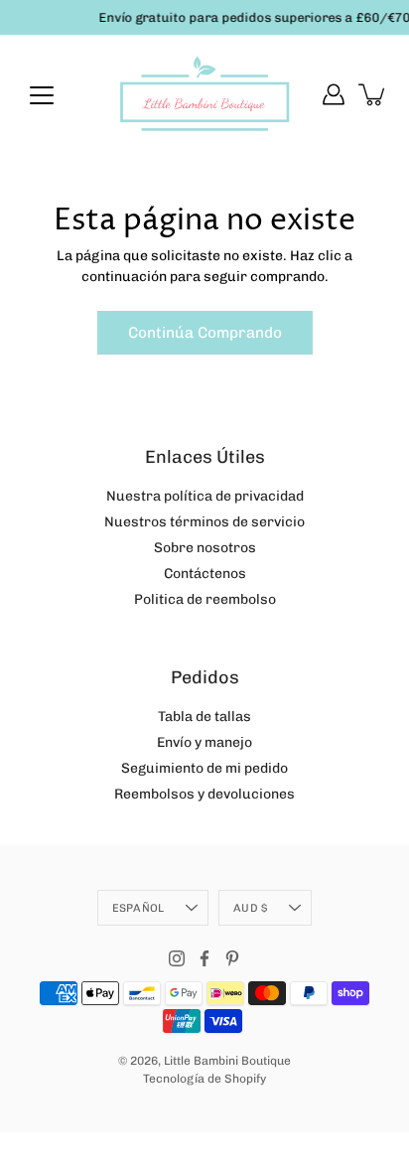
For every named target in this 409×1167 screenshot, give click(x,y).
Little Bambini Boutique (227, 1061)
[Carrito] (373, 94)
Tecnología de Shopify (204, 1079)
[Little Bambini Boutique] (204, 94)
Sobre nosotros (205, 547)
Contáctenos (205, 573)
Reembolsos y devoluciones (204, 794)
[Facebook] (204, 958)
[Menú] (42, 95)
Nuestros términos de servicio (204, 521)
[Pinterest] (232, 958)
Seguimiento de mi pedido (204, 768)
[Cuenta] (333, 94)
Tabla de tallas (204, 716)
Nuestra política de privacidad (205, 496)
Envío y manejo (204, 742)
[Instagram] (177, 958)
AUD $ (250, 908)
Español (138, 908)
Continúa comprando (205, 333)
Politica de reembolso (205, 599)
